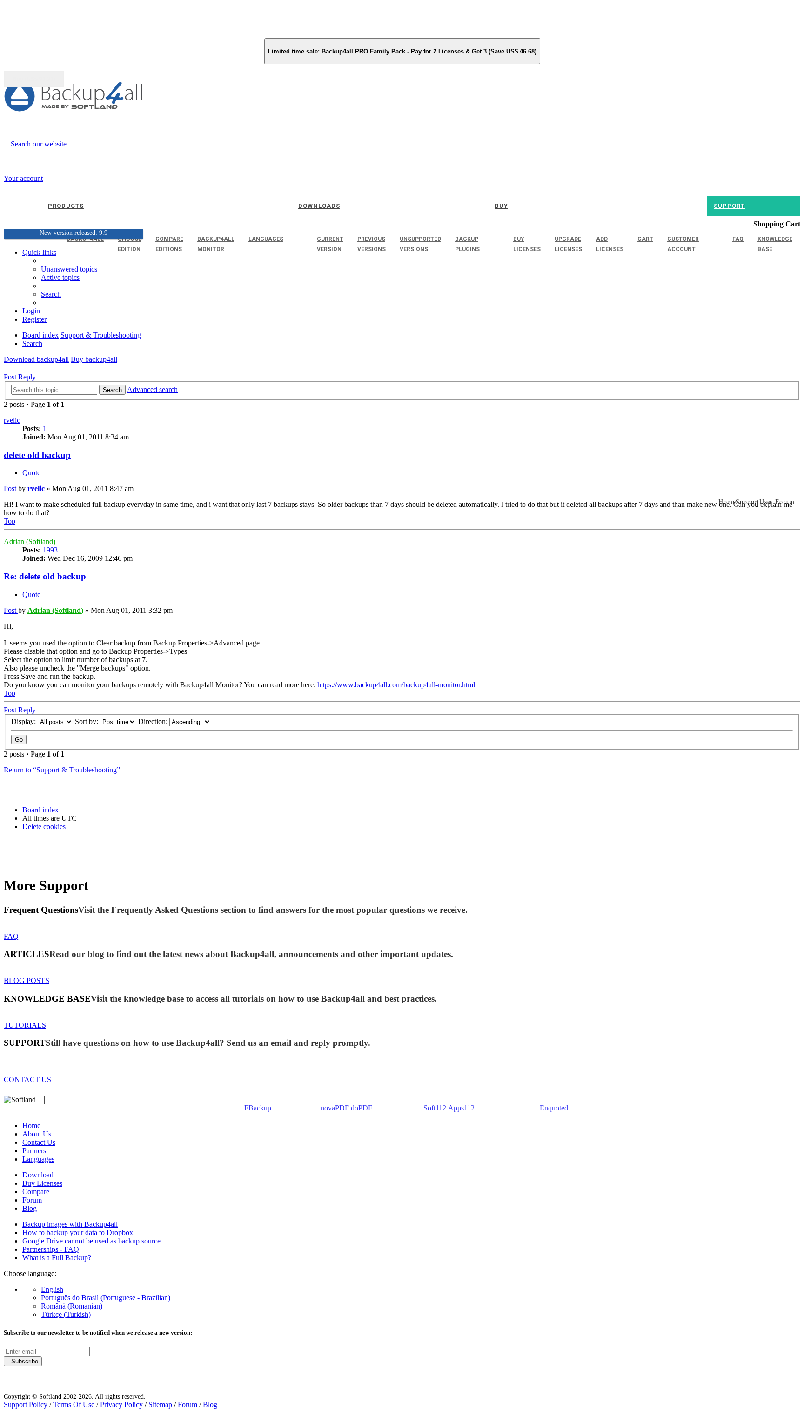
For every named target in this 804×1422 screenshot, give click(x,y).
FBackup (257, 1108)
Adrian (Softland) (29, 541)
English (52, 1289)
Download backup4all (36, 359)
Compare (35, 1192)
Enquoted (554, 1108)
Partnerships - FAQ (50, 1249)
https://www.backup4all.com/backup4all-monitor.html (396, 685)
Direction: (153, 721)
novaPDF (335, 1108)
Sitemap (161, 1405)
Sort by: (87, 721)
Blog (29, 1208)
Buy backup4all (94, 359)
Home (31, 1126)
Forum (32, 1200)
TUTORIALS (25, 1025)
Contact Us (38, 1142)
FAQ (11, 936)
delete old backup (37, 455)
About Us (36, 1134)
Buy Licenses (42, 1183)
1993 (50, 550)
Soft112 (434, 1108)
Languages (38, 1159)
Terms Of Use (74, 1405)
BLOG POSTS (26, 980)
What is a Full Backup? (56, 1258)
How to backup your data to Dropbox (77, 1232)
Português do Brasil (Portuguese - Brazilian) (105, 1298)
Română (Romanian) (71, 1306)
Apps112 (461, 1108)
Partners (34, 1151)
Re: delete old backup (45, 576)
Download (38, 1175)
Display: (24, 721)
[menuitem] (60, 277)
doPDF (361, 1108)
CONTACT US (27, 1079)
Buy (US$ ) (34, 79)
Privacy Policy (122, 1405)
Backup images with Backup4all (70, 1224)
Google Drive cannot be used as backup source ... (95, 1241)
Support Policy (26, 1405)
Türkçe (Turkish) (66, 1314)
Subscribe (22, 1361)
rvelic (12, 420)
